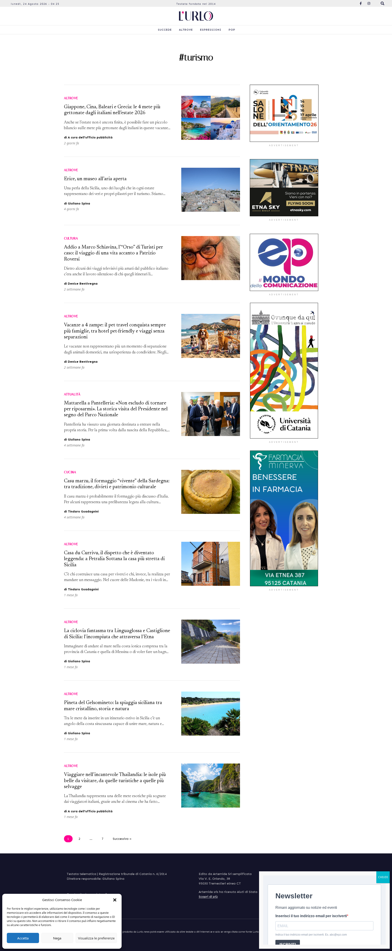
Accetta (23, 938)
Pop (232, 29)
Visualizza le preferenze (96, 938)
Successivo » (122, 839)
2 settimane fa (74, 289)
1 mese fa (71, 595)
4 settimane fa (74, 445)
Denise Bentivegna (83, 284)
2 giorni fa (71, 143)
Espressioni (210, 29)
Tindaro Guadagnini (83, 511)
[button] (115, 899)
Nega (57, 938)
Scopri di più (208, 897)
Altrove (186, 29)
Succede (165, 29)
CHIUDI (383, 877)
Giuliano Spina (79, 203)
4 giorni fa (71, 209)
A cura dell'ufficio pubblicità (90, 137)
